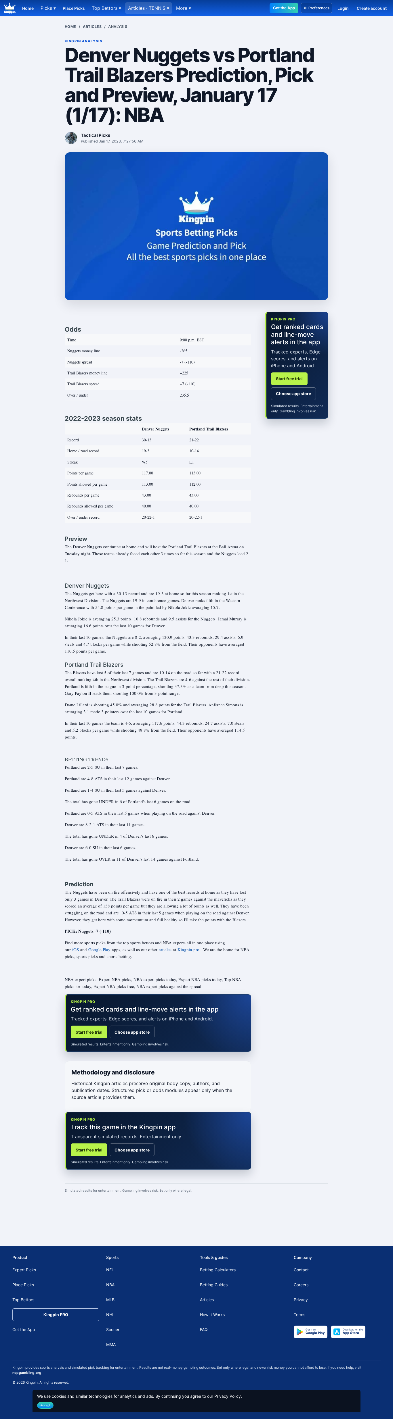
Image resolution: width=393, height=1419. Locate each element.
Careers (301, 1285)
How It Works (212, 1314)
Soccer (112, 1329)
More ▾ (183, 8)
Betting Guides (214, 1285)
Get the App (284, 7)
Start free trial (89, 1032)
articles (165, 949)
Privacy (301, 1299)
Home (28, 8)
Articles (92, 26)
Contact (301, 1270)
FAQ (204, 1329)
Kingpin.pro (188, 949)
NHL (110, 1314)
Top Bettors (23, 1299)
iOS (75, 949)
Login (343, 8)
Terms (299, 1314)
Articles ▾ (148, 8)
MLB (110, 1299)
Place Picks (74, 8)
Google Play (99, 949)
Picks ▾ (48, 8)
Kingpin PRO (55, 1314)
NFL (110, 1270)
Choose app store (132, 1032)
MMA (111, 1344)
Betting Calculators (218, 1270)
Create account (372, 8)
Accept (45, 1405)
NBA (110, 1285)
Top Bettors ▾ (106, 8)
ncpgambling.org (26, 1372)
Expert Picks (24, 1270)
